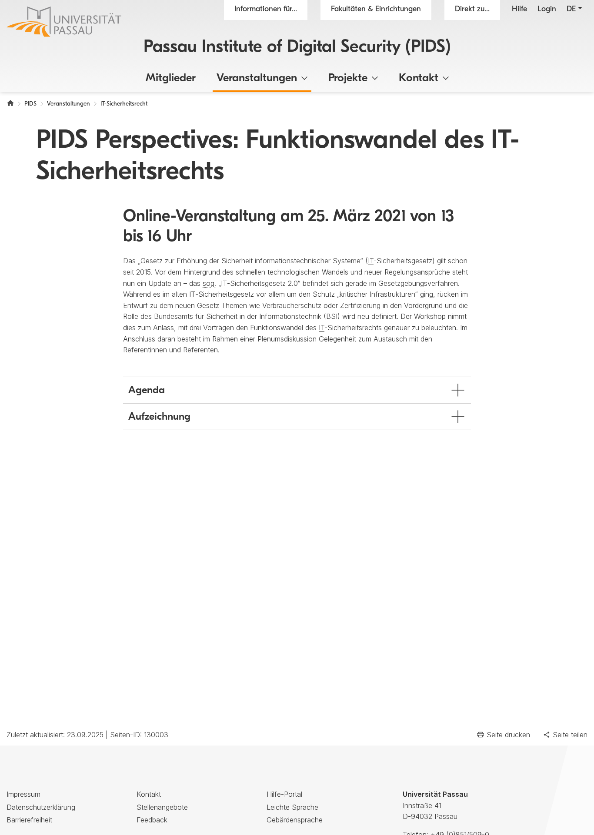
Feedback (152, 819)
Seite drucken (508, 734)
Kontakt (418, 78)
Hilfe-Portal (284, 794)
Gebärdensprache (295, 819)
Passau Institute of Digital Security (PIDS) (297, 47)
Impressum (23, 794)
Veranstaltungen (257, 78)
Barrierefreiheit (29, 819)
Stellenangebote (162, 807)
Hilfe (519, 9)
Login (546, 9)
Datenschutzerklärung (41, 807)
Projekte (347, 78)
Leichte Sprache (292, 807)
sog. (209, 283)
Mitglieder (171, 78)
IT (371, 260)
